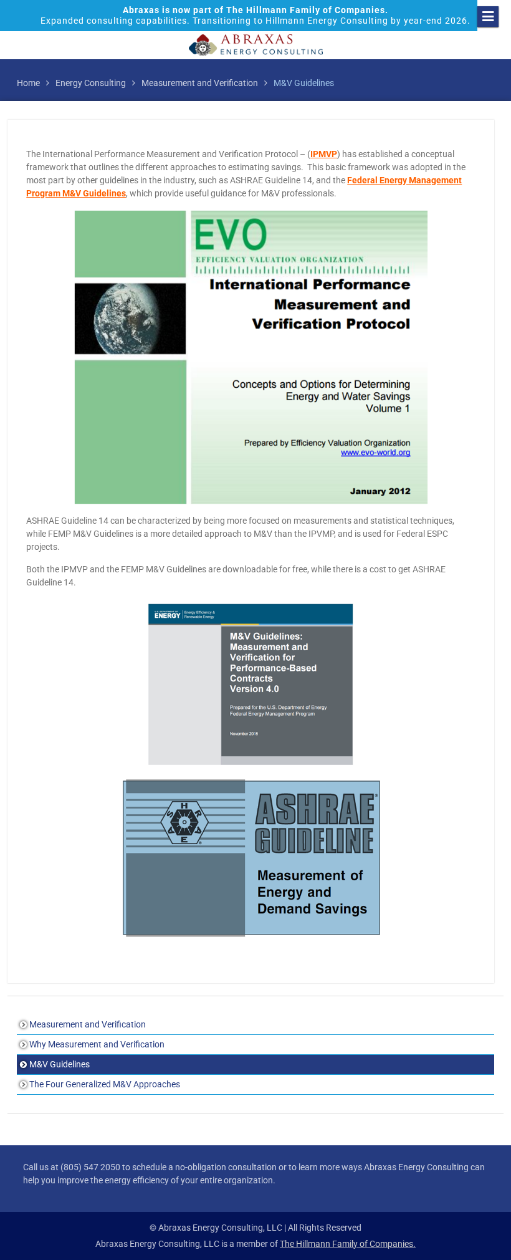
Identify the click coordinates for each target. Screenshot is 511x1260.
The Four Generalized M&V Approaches (104, 1084)
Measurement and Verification (87, 1024)
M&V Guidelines (59, 1064)
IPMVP (323, 154)
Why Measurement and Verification (97, 1044)
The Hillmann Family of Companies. (348, 1244)
